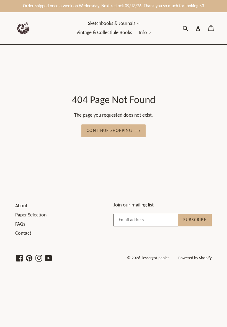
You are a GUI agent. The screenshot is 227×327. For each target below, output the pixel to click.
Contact (23, 233)
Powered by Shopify (195, 258)
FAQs (20, 224)
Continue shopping (109, 131)
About (21, 206)
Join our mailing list (134, 205)
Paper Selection (31, 215)
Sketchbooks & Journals (112, 23)
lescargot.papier (155, 258)
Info (143, 32)
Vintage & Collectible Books (104, 32)
